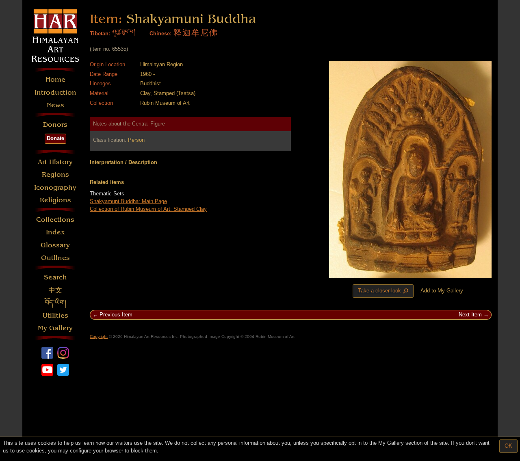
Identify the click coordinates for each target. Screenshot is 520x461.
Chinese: (160, 33)
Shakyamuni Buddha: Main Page (128, 201)
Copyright (99, 336)
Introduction (55, 92)
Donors (55, 124)
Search (55, 277)
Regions (55, 174)
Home (55, 79)
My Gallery (55, 328)
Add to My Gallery (441, 291)
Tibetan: (100, 33)
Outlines (55, 258)
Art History (55, 162)
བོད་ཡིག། (55, 303)
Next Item (470, 315)
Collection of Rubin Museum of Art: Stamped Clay (148, 209)
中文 (55, 290)
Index (55, 232)
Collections (55, 219)
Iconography (55, 187)
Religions (55, 200)
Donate (55, 138)
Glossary (55, 245)
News (55, 105)
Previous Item (116, 315)
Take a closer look (384, 291)
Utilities (55, 315)
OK (508, 446)
